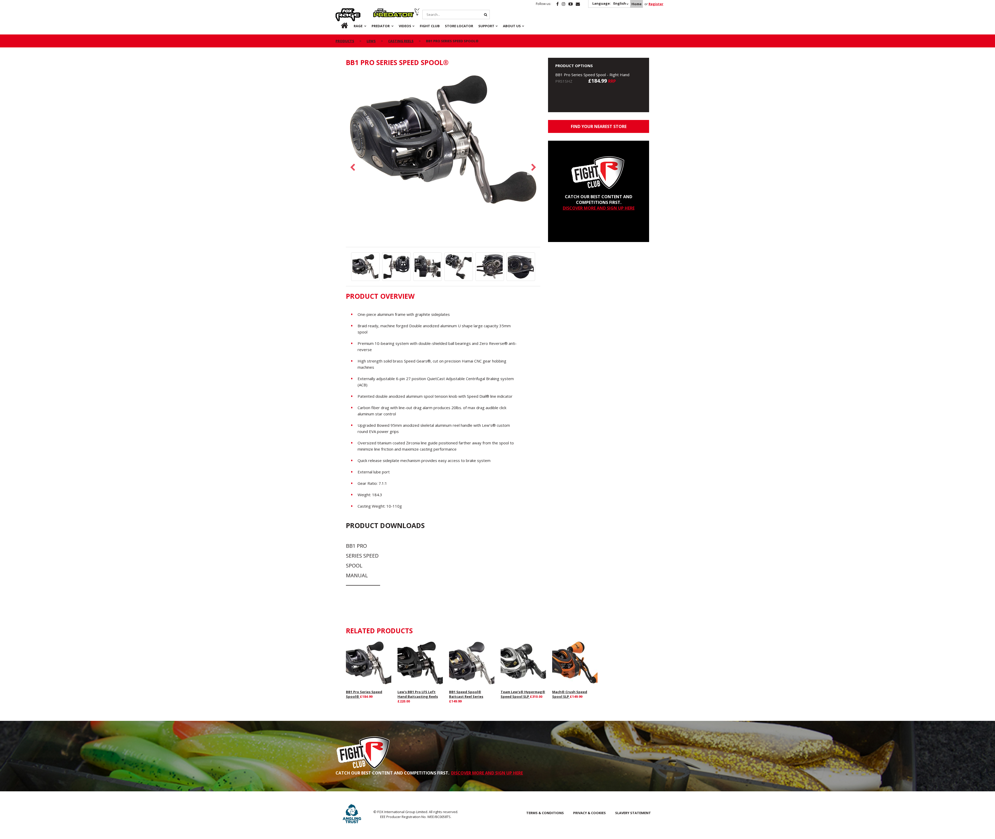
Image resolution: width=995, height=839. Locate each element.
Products (345, 41)
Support (486, 26)
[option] (443, 140)
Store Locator (459, 26)
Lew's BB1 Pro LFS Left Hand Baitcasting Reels (417, 694)
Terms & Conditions (545, 812)
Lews (371, 41)
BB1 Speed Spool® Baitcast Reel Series (466, 694)
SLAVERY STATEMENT (633, 812)
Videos (405, 26)
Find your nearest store (599, 126)
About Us (512, 26)
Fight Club (430, 26)
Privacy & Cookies (589, 812)
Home (636, 4)
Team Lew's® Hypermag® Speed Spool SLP (523, 694)
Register (656, 4)
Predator (381, 11)
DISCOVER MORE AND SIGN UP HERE (599, 208)
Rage (340, 11)
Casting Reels (401, 41)
